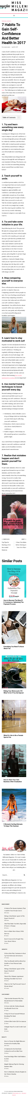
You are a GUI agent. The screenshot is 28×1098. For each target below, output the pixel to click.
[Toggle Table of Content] (18, 117)
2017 (3, 90)
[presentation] (14, 581)
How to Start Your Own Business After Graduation (13, 781)
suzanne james (6, 47)
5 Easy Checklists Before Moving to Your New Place (21, 543)
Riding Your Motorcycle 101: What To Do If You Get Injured (14, 692)
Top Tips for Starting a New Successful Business (6, 545)
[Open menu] (14, 15)
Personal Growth (6, 21)
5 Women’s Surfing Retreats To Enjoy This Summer (13, 825)
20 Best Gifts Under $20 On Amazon (15, 1021)
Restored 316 (17, 1093)
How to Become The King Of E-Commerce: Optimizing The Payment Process (14, 602)
